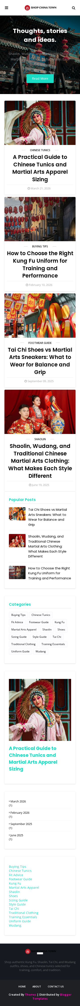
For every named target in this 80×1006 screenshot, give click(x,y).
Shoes (61, 629)
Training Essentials (53, 644)
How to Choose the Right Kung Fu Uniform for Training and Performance (40, 264)
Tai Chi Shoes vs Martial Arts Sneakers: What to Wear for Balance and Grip (40, 361)
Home (22, 986)
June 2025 (16, 835)
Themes (30, 994)
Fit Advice (17, 622)
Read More (40, 78)
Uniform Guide (20, 651)
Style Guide (40, 637)
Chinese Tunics (40, 150)
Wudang (41, 651)
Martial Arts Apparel (23, 629)
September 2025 (21, 824)
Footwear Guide (40, 343)
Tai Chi (57, 637)
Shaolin (40, 439)
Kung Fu (59, 622)
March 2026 (18, 801)
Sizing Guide (19, 637)
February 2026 (19, 813)
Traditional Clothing (23, 644)
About (36, 986)
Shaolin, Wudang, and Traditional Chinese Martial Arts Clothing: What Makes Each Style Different (40, 460)
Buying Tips (40, 246)
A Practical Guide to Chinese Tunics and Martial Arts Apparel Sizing (40, 168)
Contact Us (56, 986)
